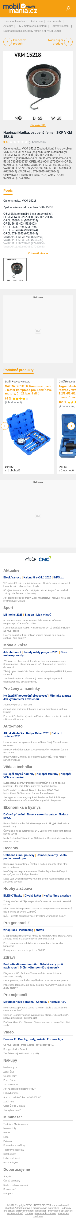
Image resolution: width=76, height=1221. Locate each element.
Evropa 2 (8, 1193)
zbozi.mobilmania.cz (15, 21)
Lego (5, 1137)
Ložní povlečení (11, 1158)
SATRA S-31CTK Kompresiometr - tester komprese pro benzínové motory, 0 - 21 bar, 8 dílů (28, 389)
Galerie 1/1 (38, 125)
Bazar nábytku (10, 1162)
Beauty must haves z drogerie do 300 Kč (24, 950)
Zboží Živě (8, 1071)
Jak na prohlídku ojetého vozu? (19, 1088)
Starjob (7, 1176)
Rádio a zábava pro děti (15, 1185)
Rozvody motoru (60, 26)
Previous (5, 426)
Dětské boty (9, 1154)
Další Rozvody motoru (17, 381)
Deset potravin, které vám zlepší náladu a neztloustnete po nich (35, 980)
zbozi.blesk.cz (10, 1084)
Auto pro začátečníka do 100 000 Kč (22, 1097)
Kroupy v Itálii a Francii (15, 1049)
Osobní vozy (10, 1076)
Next (71, 426)
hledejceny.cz (10, 1067)
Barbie (6, 1132)
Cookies (29, 1213)
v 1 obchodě (12, 470)
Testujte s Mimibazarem (15, 1124)
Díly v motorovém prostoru (32, 26)
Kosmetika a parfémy (14, 1145)
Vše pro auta (54, 21)
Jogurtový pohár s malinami (17, 704)
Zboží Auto (8, 1101)
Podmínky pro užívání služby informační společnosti (37, 1209)
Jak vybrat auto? (12, 1110)
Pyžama (7, 1141)
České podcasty (11, 1180)
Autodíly (8, 26)
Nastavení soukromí (45, 1213)
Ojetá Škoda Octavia (14, 1106)
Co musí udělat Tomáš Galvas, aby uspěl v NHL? (28, 1045)
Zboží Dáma (9, 1080)
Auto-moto (37, 21)
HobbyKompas (11, 1093)
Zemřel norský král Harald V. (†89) (21, 1053)
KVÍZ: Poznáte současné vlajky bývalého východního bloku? (34, 916)
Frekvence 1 (9, 1189)
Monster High (10, 1128)
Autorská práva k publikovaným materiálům (37, 1208)
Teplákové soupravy (13, 1149)
